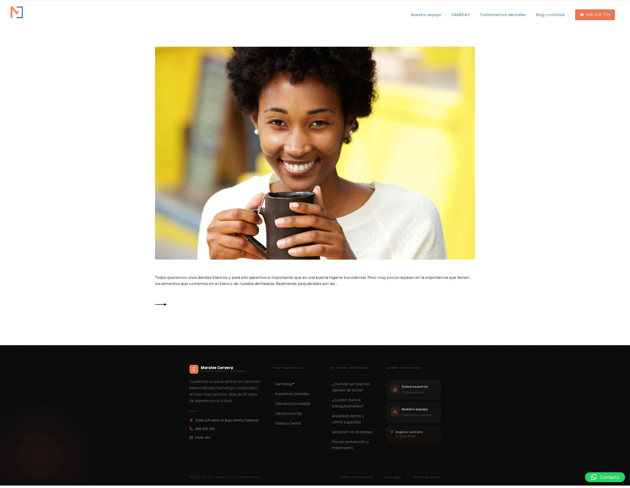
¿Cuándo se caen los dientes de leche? (351, 387)
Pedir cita (202, 437)
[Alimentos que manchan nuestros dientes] (315, 153)
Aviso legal (393, 477)
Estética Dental (288, 423)
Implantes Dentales (292, 393)
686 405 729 (205, 429)
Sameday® (284, 384)
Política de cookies (427, 477)
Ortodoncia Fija (288, 413)
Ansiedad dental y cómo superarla (348, 419)
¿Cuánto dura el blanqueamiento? (348, 403)
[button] (605, 477)
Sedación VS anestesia (352, 431)
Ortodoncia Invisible (292, 403)
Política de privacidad (356, 477)
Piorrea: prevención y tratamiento (350, 444)
